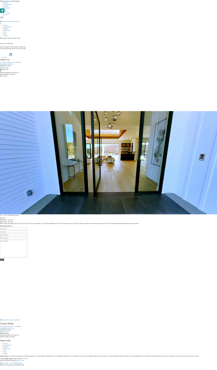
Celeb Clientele (7, 4)
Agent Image (20, 360)
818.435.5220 (113, 356)
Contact (5, 14)
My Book (5, 6)
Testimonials (6, 8)
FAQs (8, 13)
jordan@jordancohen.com (7, 64)
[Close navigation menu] (0, 23)
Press (4, 9)
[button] (2, 10)
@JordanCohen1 (4, 67)
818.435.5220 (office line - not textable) (10, 62)
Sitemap (25, 358)
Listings (5, 3)
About (5, 11)
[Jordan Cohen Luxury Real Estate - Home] (9, 320)
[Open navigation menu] (2, 17)
